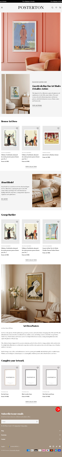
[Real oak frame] (10, 377)
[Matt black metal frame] (52, 377)
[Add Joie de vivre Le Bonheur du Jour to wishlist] (58, 128)
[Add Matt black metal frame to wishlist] (58, 367)
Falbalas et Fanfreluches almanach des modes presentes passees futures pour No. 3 (10, 157)
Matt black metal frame (48, 394)
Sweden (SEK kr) (14, 446)
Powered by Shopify (15, 450)
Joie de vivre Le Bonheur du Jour (50, 155)
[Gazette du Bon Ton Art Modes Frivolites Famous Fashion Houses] (52, 231)
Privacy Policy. (24, 425)
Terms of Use (17, 425)
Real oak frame (5, 394)
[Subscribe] (37, 421)
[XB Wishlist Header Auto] (56, 7)
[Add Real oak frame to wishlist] (17, 367)
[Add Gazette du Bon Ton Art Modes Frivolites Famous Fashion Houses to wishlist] (58, 221)
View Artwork (37, 105)
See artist (4, 199)
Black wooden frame (27, 394)
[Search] (52, 7)
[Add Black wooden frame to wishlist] (37, 367)
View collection (31, 260)
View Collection (31, 166)
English (3, 446)
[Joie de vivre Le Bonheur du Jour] (52, 138)
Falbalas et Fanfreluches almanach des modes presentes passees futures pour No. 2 (30, 157)
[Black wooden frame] (31, 377)
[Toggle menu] (1, 7)
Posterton (7, 450)
